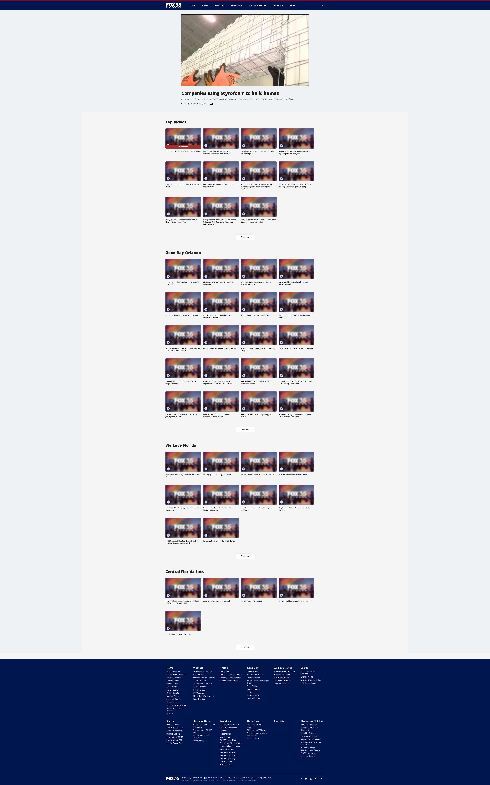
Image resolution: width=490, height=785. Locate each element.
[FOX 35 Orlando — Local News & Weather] (174, 5)
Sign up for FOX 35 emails (230, 743)
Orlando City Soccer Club (311, 680)
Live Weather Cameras (202, 671)
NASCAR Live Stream (309, 736)
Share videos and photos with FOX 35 (257, 734)
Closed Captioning (227, 758)
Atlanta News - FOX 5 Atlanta (202, 736)
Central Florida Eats (174, 743)
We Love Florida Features (284, 671)
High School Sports (308, 683)
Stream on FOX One (312, 721)
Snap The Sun (199, 699)
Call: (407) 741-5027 (255, 724)
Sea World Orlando (282, 680)
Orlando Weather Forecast (204, 677)
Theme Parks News (282, 674)
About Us (225, 721)
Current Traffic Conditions (230, 674)
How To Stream (173, 724)
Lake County (171, 687)
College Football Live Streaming (309, 728)
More (293, 5)
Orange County (172, 693)
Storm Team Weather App (204, 696)
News (169, 667)
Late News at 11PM (174, 737)
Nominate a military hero (176, 705)
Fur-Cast (250, 692)
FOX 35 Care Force (255, 674)
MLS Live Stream (308, 756)
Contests (279, 721)
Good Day (252, 667)
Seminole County (173, 699)
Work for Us (225, 737)
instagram (311, 779)
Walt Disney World (281, 677)
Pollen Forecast (199, 690)
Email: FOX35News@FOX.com (256, 728)
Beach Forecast (199, 687)
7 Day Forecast (199, 680)
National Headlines (174, 677)
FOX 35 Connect (253, 738)
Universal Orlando (281, 683)
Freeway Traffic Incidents (230, 677)
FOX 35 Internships (228, 740)
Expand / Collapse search (322, 5)
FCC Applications (227, 764)
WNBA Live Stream (309, 753)
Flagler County (172, 683)
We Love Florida (253, 671)
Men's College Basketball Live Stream (311, 743)
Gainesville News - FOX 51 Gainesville (204, 725)
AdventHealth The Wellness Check (258, 681)
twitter (306, 779)
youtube (316, 779)
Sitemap (169, 713)
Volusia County (172, 702)
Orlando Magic (307, 677)
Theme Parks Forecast (202, 683)
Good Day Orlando (174, 731)
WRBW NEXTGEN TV (228, 752)
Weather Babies (253, 677)
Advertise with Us (227, 749)
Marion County (172, 690)
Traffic (224, 667)
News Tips (253, 721)
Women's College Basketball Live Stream (310, 748)
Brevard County (172, 680)
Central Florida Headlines (176, 674)
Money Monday (253, 698)
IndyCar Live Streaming (310, 739)
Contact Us (224, 731)
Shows (170, 721)
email (322, 779)
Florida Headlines (173, 671)
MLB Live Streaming (309, 733)
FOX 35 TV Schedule (174, 727)
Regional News (201, 721)
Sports (304, 667)
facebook (301, 779)
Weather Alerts (199, 674)
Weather (198, 667)
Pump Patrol (225, 671)
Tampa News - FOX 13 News (202, 731)
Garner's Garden (253, 689)
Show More (245, 237)
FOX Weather (198, 693)
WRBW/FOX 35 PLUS (228, 755)
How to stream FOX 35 (229, 724)
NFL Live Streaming (309, 724)
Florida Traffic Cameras (230, 680)
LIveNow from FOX (174, 740)
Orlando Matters (173, 734)
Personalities (225, 734)
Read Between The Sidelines (309, 672)
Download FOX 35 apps (230, 746)
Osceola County (173, 696)
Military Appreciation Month (174, 709)
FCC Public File (226, 761)
